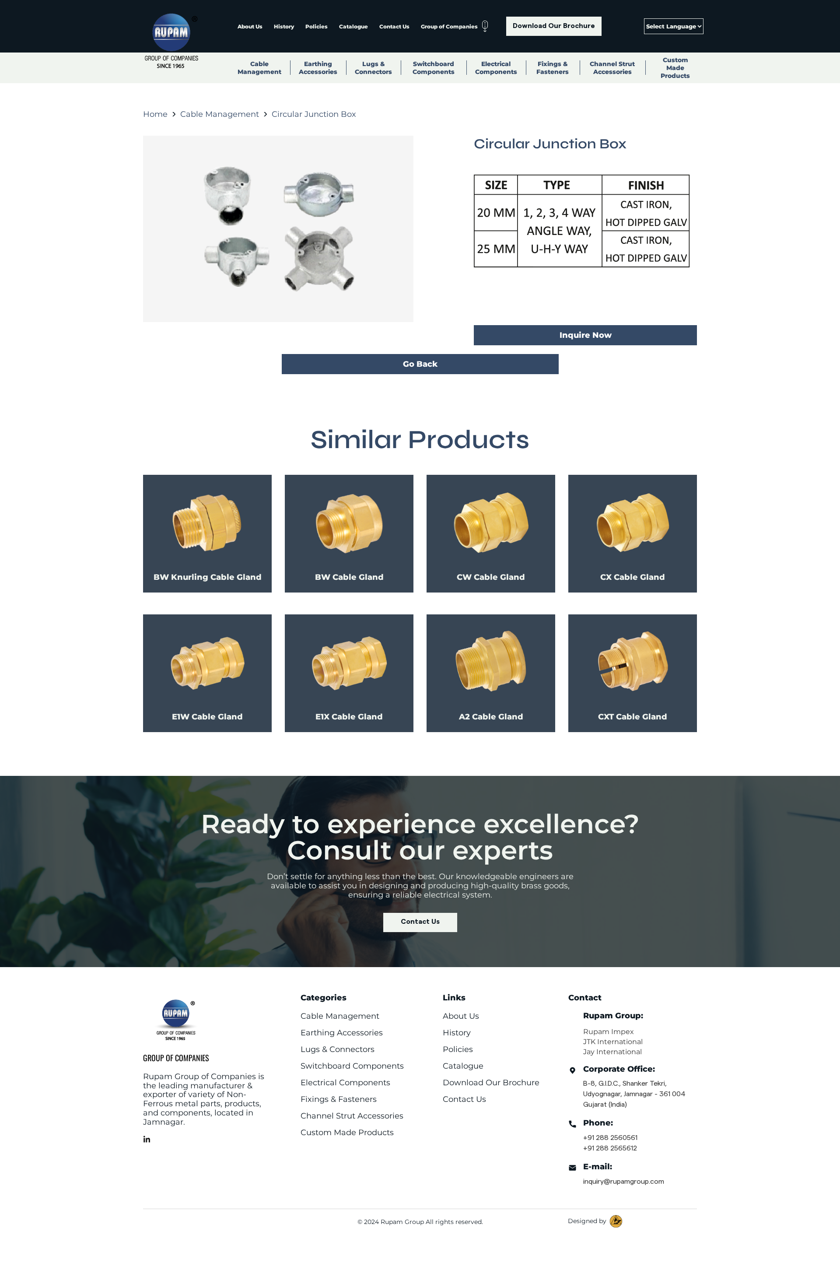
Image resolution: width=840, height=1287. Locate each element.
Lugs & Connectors (373, 68)
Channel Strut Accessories (612, 68)
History (284, 26)
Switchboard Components (434, 68)
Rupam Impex (608, 1031)
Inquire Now (586, 335)
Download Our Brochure (554, 25)
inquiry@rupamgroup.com (623, 1181)
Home (155, 114)
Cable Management (259, 68)
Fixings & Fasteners (552, 68)
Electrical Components (496, 68)
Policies (316, 26)
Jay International (612, 1052)
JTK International (613, 1042)
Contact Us (394, 26)
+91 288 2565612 (610, 1148)
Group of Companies (449, 26)
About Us (250, 26)
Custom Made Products (675, 68)
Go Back (420, 364)
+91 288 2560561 (610, 1137)
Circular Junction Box (314, 114)
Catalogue (353, 26)
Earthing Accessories (318, 68)
